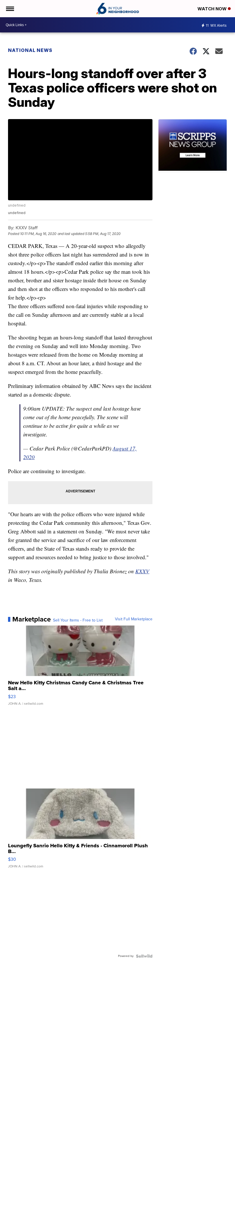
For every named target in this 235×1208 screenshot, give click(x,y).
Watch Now (212, 8)
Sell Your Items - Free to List (78, 620)
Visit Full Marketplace (133, 619)
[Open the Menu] (9, 8)
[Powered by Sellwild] (144, 956)
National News (30, 50)
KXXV (142, 571)
